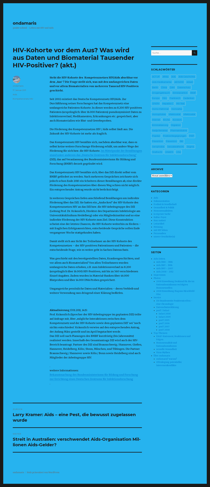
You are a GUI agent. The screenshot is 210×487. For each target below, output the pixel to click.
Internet (156, 119)
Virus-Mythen (163, 352)
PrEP (191, 136)
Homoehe (177, 109)
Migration (175, 125)
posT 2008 (164, 330)
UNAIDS (169, 152)
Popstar (156, 136)
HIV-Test (180, 103)
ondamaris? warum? (166, 359)
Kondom (177, 119)
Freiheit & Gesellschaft (165, 204)
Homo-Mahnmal (160, 109)
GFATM (155, 103)
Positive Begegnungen (174, 136)
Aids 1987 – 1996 (164, 265)
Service (157, 297)
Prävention (157, 141)
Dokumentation (162, 201)
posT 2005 (164, 320)
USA (178, 152)
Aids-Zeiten (159, 258)
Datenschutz (184, 87)
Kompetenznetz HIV (23, 99)
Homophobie (159, 114)
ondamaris (24, 23)
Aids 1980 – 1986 (164, 262)
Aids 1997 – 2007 (164, 268)
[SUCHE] (194, 53)
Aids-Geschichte (187, 76)
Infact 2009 (164, 317)
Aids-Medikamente (161, 82)
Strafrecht (157, 152)
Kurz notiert (160, 220)
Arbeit (190, 82)
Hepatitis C (167, 103)
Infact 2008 (164, 313)
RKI (181, 141)
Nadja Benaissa (159, 130)
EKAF (193, 93)
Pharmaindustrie (178, 130)
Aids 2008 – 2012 (164, 271)
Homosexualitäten (163, 211)
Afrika (165, 76)
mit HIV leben (161, 230)
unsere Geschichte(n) (164, 236)
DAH (172, 87)
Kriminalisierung (160, 125)
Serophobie (158, 146)
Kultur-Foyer (160, 217)
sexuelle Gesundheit (166, 349)
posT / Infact (162, 310)
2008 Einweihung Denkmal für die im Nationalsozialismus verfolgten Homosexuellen (175, 284)
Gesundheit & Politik (164, 207)
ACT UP (156, 76)
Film (164, 98)
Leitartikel (159, 223)
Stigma (190, 146)
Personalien (160, 233)
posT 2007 (164, 326)
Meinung (158, 227)
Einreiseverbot (180, 93)
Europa (155, 98)
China (164, 87)
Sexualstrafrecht (175, 146)
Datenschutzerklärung (167, 307)
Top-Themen (160, 333)
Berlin (155, 87)
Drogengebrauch (161, 93)
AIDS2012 (179, 82)
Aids (15, 94)
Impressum (160, 275)
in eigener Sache (162, 214)
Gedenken (188, 98)
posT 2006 (164, 323)
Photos (157, 278)
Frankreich (175, 98)
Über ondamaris (162, 355)
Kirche (166, 119)
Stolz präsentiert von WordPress (43, 472)
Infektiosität (174, 114)
